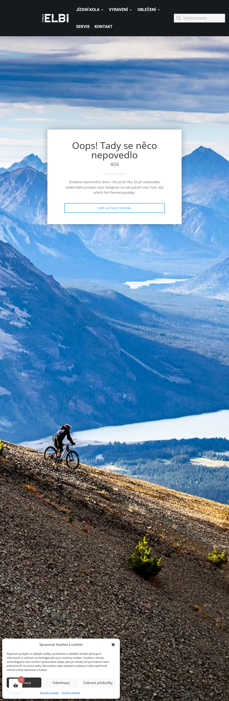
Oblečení (146, 9)
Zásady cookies (49, 693)
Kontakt (103, 26)
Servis (83, 26)
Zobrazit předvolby (98, 682)
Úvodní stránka (70, 693)
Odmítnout (61, 682)
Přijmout (24, 682)
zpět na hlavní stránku (114, 208)
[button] (113, 644)
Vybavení (118, 9)
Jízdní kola (88, 9)
